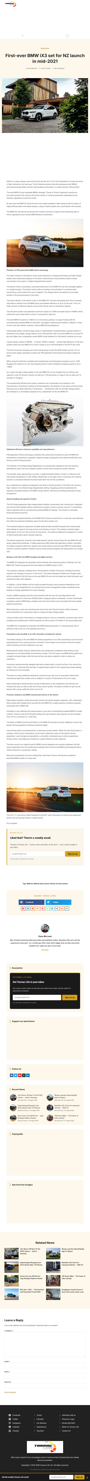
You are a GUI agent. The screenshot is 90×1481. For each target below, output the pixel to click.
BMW (42, 48)
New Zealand (63, 884)
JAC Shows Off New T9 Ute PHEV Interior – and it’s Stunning (30, 1251)
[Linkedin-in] (28, 1075)
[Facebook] (11, 1075)
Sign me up (72, 854)
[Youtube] (20, 1075)
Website (7, 1382)
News (47, 48)
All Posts (45, 950)
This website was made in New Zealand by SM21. (45, 1469)
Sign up (79, 1477)
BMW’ (51, 181)
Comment (9, 1331)
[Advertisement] (60, 16)
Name (7, 1361)
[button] (22, 35)
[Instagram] (24, 1075)
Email (7, 1372)
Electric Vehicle (49, 884)
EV (57, 884)
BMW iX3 (13, 815)
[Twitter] (15, 1075)
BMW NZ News (39, 884)
